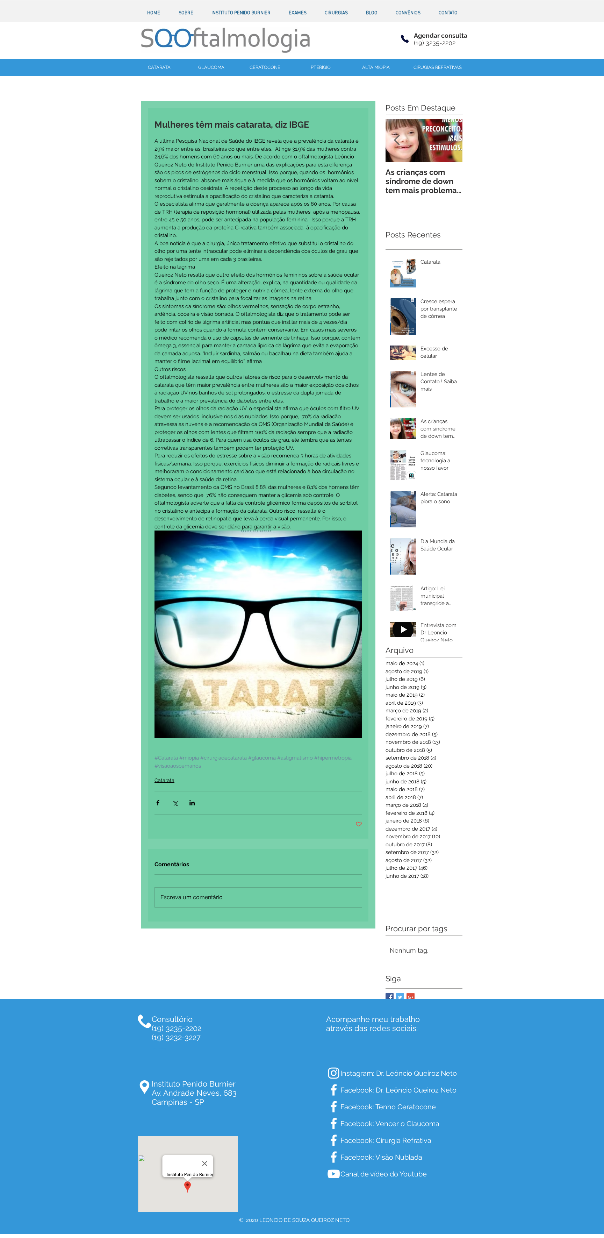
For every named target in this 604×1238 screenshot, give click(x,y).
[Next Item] (451, 140)
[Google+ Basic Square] (411, 997)
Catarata (164, 780)
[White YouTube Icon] (333, 1173)
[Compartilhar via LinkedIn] (192, 802)
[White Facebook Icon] (333, 1089)
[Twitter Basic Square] (400, 997)
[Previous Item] (397, 140)
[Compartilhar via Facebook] (157, 802)
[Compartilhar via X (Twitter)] (175, 802)
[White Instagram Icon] (333, 1073)
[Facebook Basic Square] (390, 997)
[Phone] (404, 38)
